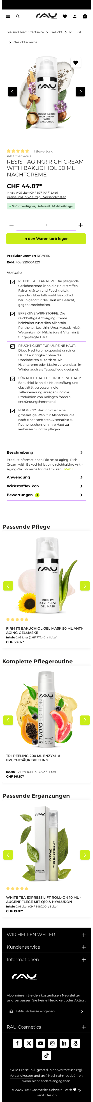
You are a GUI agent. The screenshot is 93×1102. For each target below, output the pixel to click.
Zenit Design (46, 1095)
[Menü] (7, 16)
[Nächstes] (80, 91)
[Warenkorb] (85, 16)
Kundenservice (23, 947)
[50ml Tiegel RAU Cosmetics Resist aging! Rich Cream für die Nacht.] (46, 91)
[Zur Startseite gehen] (46, 16)
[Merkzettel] (64, 16)
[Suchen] (17, 16)
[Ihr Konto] (74, 16)
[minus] (11, 225)
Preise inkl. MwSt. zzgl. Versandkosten (36, 197)
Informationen (23, 959)
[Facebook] (17, 1043)
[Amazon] (75, 1043)
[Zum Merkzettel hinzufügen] (76, 62)
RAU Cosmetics (19, 156)
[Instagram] (52, 1043)
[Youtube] (40, 1043)
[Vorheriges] (12, 91)
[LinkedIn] (64, 1043)
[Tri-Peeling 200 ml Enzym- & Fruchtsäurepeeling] (46, 709)
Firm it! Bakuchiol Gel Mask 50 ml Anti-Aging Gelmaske (44, 630)
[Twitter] (28, 1043)
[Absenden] (82, 1011)
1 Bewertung (43, 151)
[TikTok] (46, 1055)
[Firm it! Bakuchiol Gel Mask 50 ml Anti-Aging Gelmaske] (46, 575)
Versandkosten (21, 1076)
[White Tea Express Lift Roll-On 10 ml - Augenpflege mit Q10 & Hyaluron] (46, 844)
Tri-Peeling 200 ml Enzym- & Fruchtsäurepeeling (33, 758)
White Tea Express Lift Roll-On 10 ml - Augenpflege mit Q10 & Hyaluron (43, 900)
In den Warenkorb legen (46, 239)
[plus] (80, 225)
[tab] (45, 460)
